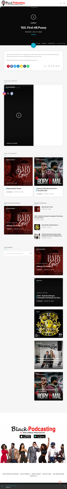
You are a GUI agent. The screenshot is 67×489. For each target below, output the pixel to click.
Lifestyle (39, 280)
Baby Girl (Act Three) (47, 207)
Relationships (41, 355)
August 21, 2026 (49, 194)
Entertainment (51, 43)
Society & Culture (42, 263)
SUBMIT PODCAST (36, 474)
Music (38, 183)
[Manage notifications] (60, 482)
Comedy (38, 43)
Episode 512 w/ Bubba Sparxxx (50, 225)
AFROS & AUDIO (47, 474)
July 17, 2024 (37, 32)
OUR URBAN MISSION (58, 474)
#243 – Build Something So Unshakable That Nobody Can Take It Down (48, 217)
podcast (28, 32)
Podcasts (44, 43)
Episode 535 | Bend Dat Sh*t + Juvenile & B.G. (46, 391)
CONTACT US (33, 476)
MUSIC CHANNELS (25, 474)
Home (32, 43)
